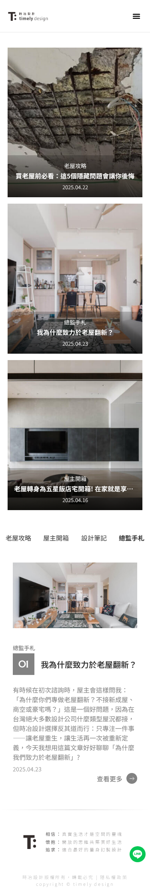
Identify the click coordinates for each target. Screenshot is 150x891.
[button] (136, 16)
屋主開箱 (56, 538)
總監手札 (131, 538)
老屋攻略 (18, 538)
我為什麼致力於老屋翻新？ (89, 664)
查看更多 (109, 778)
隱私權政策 (114, 877)
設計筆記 (94, 538)
